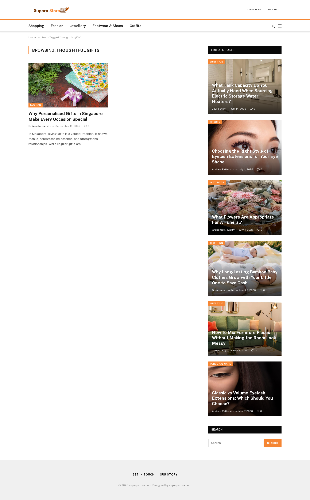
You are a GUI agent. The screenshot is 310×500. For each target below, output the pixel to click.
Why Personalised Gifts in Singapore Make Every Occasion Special (65, 116)
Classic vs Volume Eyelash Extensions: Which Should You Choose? (242, 398)
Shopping (36, 26)
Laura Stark (219, 108)
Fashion (57, 26)
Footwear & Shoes (108, 26)
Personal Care (220, 364)
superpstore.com (180, 485)
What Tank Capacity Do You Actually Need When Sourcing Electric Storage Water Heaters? (242, 93)
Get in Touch (254, 9)
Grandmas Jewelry (223, 229)
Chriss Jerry (219, 350)
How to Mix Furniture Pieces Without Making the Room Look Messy (244, 338)
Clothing (216, 243)
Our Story (273, 9)
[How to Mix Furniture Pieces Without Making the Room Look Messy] (245, 328)
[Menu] (280, 26)
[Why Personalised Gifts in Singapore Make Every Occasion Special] (68, 85)
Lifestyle (216, 61)
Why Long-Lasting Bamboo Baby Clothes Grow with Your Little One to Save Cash (245, 277)
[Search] (273, 26)
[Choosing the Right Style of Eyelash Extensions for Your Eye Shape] (245, 147)
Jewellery (78, 26)
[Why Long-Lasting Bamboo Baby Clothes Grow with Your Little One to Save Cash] (245, 268)
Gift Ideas (217, 182)
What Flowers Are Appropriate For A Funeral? (243, 220)
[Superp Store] (51, 9)
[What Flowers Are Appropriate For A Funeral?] (245, 207)
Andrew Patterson (223, 169)
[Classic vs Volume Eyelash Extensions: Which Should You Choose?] (245, 388)
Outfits (135, 26)
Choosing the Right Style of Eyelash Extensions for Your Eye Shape (245, 156)
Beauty (215, 122)
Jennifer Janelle (41, 126)
